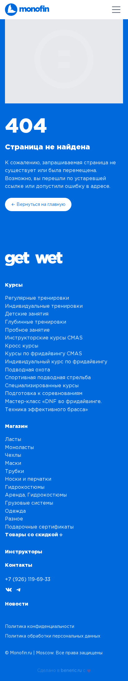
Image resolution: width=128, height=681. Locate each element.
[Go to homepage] (27, 9)
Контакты (18, 565)
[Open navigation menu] (116, 9)
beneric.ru (71, 669)
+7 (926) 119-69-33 (27, 579)
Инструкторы (23, 551)
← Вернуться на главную (38, 204)
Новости (16, 603)
